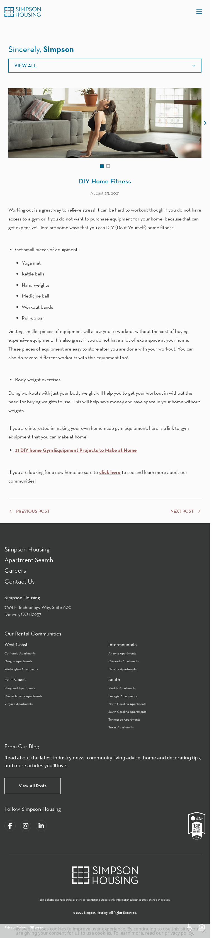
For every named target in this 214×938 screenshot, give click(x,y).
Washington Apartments (21, 669)
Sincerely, (41, 49)
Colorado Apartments (123, 661)
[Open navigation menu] (199, 12)
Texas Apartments (121, 727)
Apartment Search (28, 559)
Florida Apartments (122, 688)
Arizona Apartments (122, 653)
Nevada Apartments (122, 669)
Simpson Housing (27, 549)
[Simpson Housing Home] (22, 12)
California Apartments (20, 653)
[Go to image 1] (102, 166)
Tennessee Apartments (124, 719)
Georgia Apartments (122, 696)
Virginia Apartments (18, 704)
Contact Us (19, 581)
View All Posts (33, 786)
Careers (15, 570)
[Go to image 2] (108, 166)
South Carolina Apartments (127, 711)
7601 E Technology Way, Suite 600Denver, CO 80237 (37, 611)
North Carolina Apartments (127, 704)
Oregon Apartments (18, 661)
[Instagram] (25, 825)
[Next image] (204, 122)
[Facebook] (10, 825)
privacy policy (179, 933)
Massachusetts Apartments (23, 696)
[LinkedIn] (41, 825)
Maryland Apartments (19, 688)
